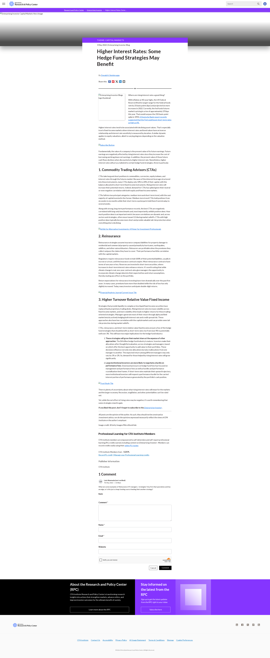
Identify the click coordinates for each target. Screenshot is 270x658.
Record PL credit (105, 455)
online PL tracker (131, 445)
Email (101, 536)
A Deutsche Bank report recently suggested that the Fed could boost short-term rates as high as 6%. (149, 120)
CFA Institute (82, 640)
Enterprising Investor (94, 10)
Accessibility (108, 640)
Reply (101, 494)
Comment (103, 502)
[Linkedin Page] (237, 625)
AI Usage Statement (137, 640)
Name (101, 525)
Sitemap (170, 640)
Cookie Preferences (184, 640)
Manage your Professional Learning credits (131, 455)
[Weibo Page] (253, 625)
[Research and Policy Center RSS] (259, 625)
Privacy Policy (121, 640)
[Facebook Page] (242, 625)
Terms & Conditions (156, 640)
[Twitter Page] (248, 625)
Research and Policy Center (74, 10)
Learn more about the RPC (100, 609)
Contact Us (95, 640)
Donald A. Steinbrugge (110, 75)
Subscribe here (156, 609)
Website (102, 547)
